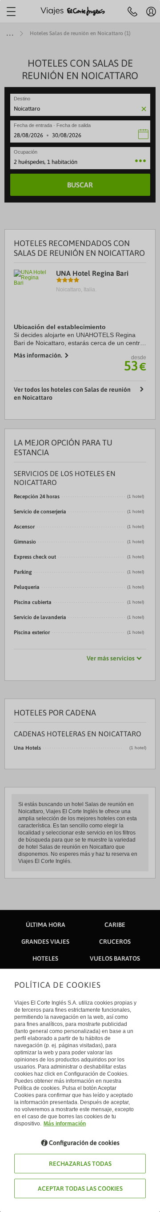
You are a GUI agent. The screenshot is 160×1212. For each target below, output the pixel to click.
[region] (80, 606)
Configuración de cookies (84, 1142)
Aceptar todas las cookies (80, 1188)
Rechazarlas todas (80, 1163)
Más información (65, 1124)
